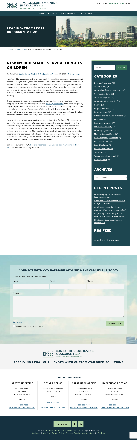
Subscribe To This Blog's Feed (107, 240)
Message (17, 293)
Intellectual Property (103, 127)
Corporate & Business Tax (105, 101)
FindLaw (101, 433)
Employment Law (102, 108)
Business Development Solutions (80, 433)
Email (53, 281)
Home (41, 13)
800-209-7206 (116, 3)
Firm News (99, 119)
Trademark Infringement (105, 156)
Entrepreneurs (74, 74)
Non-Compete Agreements (106, 138)
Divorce (97, 105)
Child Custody (100, 86)
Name (15, 281)
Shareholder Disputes (103, 149)
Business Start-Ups (102, 83)
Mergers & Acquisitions (104, 134)
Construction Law (102, 94)
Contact (88, 13)
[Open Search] (95, 13)
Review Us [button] (62, 424)
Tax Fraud (98, 152)
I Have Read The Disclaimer (29, 326)
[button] (135, 424)
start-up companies (54, 104)
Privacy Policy (58, 433)
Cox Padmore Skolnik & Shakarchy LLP (36, 74)
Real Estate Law (101, 141)
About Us (51, 13)
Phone (90, 281)
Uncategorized (100, 160)
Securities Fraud (101, 145)
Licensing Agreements (103, 130)
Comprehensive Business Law (107, 90)
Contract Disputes (102, 97)
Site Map (46, 433)
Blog (80, 13)
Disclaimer (17, 322)
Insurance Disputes (102, 123)
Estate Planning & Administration (108, 116)
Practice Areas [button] (67, 13)
